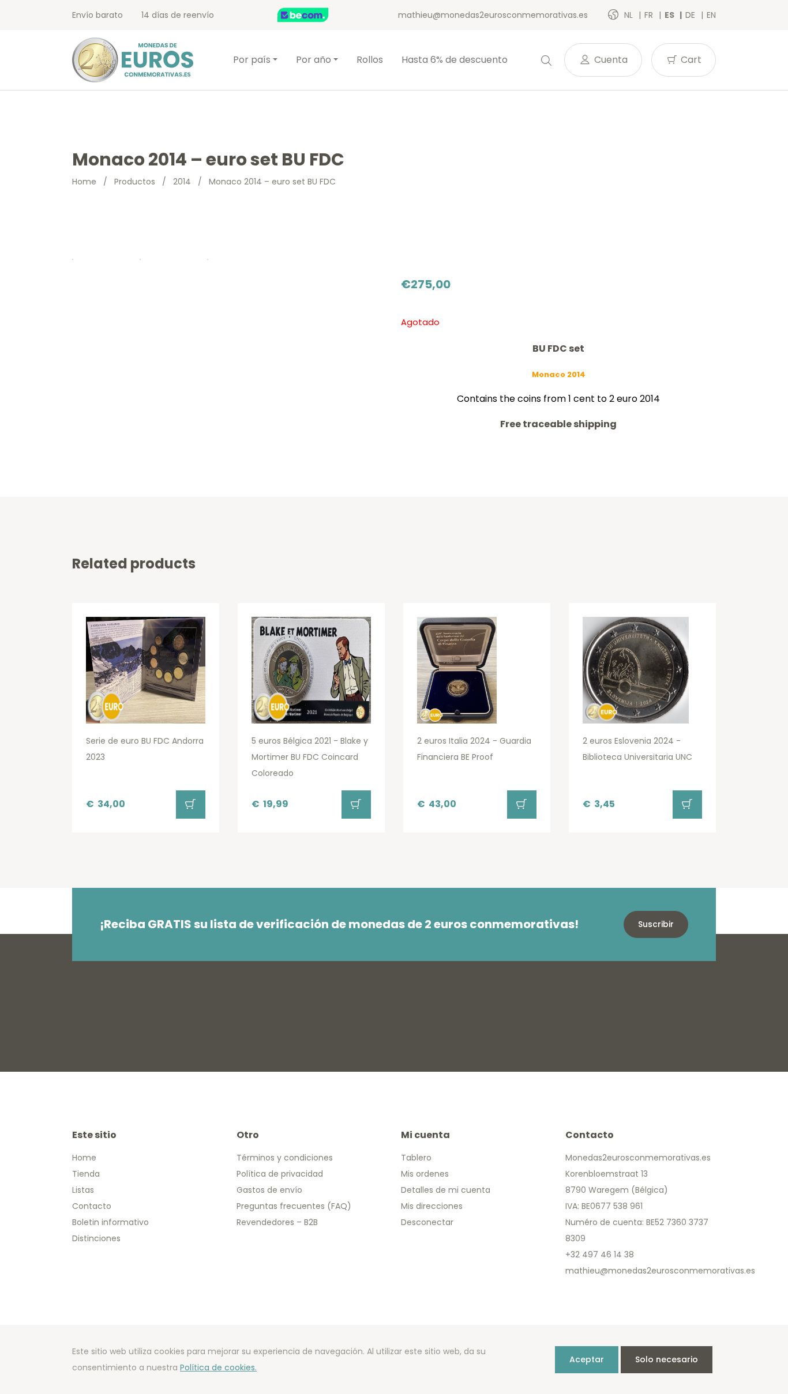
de (691, 15)
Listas (83, 1190)
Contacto (91, 1206)
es (670, 15)
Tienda (86, 1174)
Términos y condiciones (285, 1157)
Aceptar (586, 1359)
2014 (182, 181)
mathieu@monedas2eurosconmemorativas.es (493, 15)
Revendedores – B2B (277, 1222)
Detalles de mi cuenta (445, 1190)
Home (84, 181)
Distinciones (96, 1238)
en (711, 15)
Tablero (416, 1157)
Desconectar (427, 1222)
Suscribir (656, 924)
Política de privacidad (280, 1174)
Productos (134, 181)
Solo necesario (666, 1359)
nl (629, 15)
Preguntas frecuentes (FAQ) (294, 1206)
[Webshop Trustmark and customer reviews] (315, 15)
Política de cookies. (218, 1367)
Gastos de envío (269, 1190)
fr (649, 15)
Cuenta (610, 59)
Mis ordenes (425, 1174)
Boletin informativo (110, 1222)
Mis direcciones (432, 1206)
